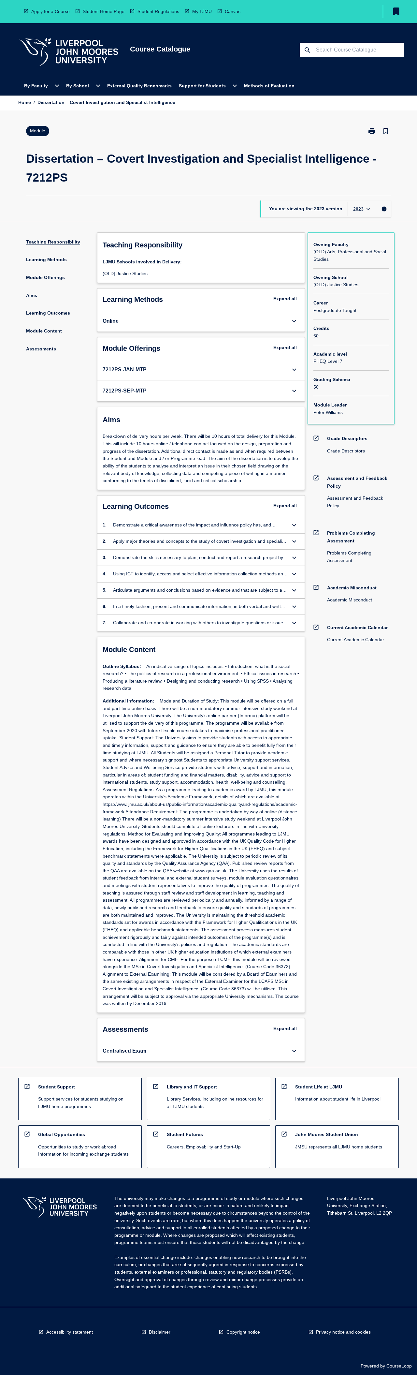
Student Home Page (103, 11)
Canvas (232, 11)
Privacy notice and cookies (343, 1332)
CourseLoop (399, 1365)
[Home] (69, 53)
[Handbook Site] (60, 1208)
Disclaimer (159, 1332)
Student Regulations (158, 11)
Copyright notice (243, 1332)
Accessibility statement (69, 1332)
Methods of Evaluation (269, 85)
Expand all (285, 298)
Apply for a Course (50, 11)
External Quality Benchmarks (139, 85)
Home (24, 102)
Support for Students (202, 85)
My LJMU (202, 11)
